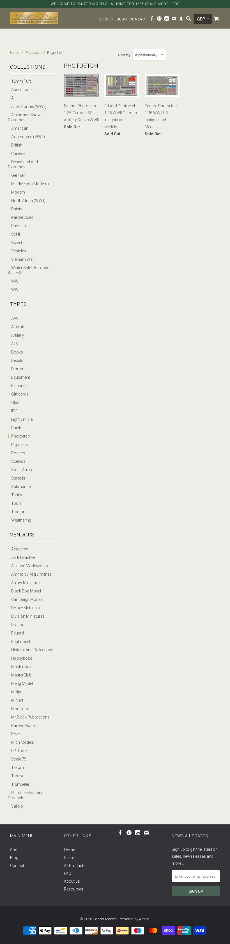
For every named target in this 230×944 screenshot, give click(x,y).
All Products (75, 865)
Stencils (18, 478)
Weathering (21, 520)
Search (70, 857)
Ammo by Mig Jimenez (31, 574)
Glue (15, 402)
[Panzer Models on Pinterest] (159, 19)
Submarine (21, 486)
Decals (17, 360)
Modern (18, 192)
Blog (122, 19)
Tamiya (17, 776)
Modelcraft (21, 708)
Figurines (19, 385)
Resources (73, 889)
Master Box (21, 666)
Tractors (19, 512)
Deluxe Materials (25, 608)
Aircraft (17, 327)
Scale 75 (18, 759)
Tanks (16, 495)
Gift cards (20, 394)
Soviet (16, 242)
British (16, 145)
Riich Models (22, 742)
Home (69, 850)
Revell (16, 734)
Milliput (17, 692)
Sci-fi (15, 234)
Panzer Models (24, 725)
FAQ (67, 873)
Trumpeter (20, 784)
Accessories (22, 89)
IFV (14, 411)
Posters (18, 453)
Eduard (17, 633)
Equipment (20, 377)
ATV (15, 343)
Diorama (19, 369)
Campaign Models (27, 599)
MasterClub (21, 675)
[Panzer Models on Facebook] (152, 19)
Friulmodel (20, 641)
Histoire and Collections (32, 650)
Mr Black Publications (30, 717)
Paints (16, 209)
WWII (15, 289)
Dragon (17, 624)
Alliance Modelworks (29, 566)
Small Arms (21, 470)
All (13, 98)
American (19, 128)
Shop (106, 19)
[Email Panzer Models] (174, 19)
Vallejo (17, 806)
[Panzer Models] (34, 18)
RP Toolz (19, 750)
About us (72, 881)
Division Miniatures (28, 616)
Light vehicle (22, 419)
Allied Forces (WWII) (29, 106)
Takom (17, 767)
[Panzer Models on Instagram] (166, 19)
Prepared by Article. (134, 919)
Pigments (19, 444)
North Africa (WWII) (28, 200)
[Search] (188, 19)
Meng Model (22, 683)
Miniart (17, 700)
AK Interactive (23, 557)
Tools (16, 503)
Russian (18, 226)
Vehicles (18, 251)
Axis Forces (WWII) (28, 136)
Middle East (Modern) (30, 184)
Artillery (17, 335)
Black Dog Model (26, 591)
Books (17, 352)
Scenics (18, 461)
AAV (15, 318)
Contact (138, 19)
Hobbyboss (21, 658)
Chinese (18, 153)
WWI (15, 281)
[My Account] (181, 19)
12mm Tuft (21, 81)
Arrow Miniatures (26, 582)
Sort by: (125, 55)
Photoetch (20, 436)
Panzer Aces (22, 217)
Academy (19, 549)
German (18, 175)
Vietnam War (22, 259)
